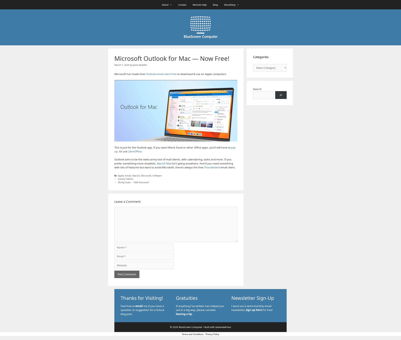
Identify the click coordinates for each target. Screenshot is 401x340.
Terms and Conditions (192, 334)
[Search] (281, 95)
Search (257, 89)
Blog (215, 4)
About (165, 4)
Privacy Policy (212, 334)
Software (157, 175)
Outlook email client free (161, 74)
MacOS (136, 175)
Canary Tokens (125, 178)
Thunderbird (212, 167)
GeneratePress (223, 327)
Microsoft (146, 175)
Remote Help (200, 4)
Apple (121, 175)
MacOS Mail (164, 163)
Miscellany (230, 4)
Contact (182, 4)
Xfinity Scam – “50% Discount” (133, 182)
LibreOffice (135, 151)
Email (128, 175)
